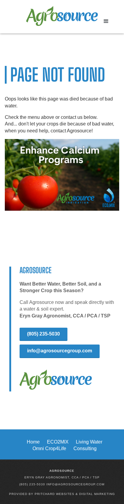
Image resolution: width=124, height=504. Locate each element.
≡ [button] (106, 21)
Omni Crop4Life (49, 448)
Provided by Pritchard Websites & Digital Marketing (62, 494)
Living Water (89, 441)
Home (33, 441)
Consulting (85, 448)
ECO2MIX (58, 441)
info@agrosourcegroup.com (59, 350)
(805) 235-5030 (43, 333)
